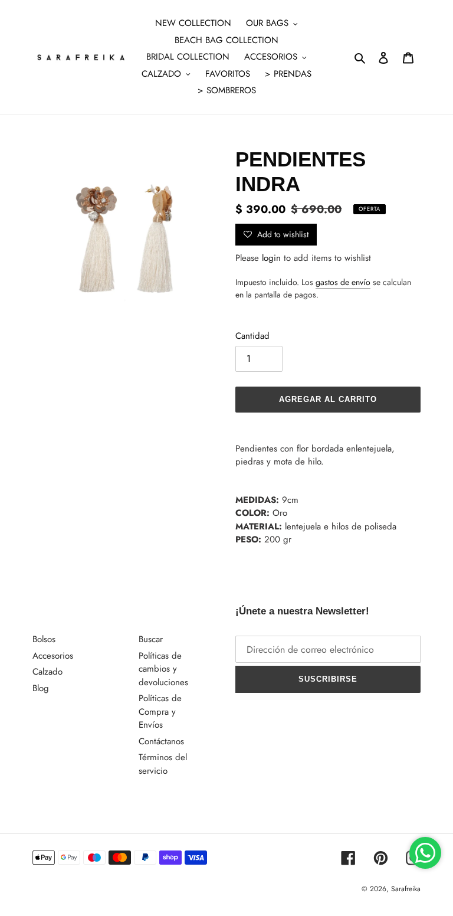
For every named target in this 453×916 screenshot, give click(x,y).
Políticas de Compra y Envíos (160, 711)
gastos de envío (343, 282)
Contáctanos (161, 741)
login (271, 257)
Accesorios (52, 655)
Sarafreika (406, 889)
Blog (40, 688)
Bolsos (43, 639)
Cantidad (252, 335)
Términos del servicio (163, 764)
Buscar (151, 639)
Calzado (47, 671)
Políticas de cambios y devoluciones (163, 669)
